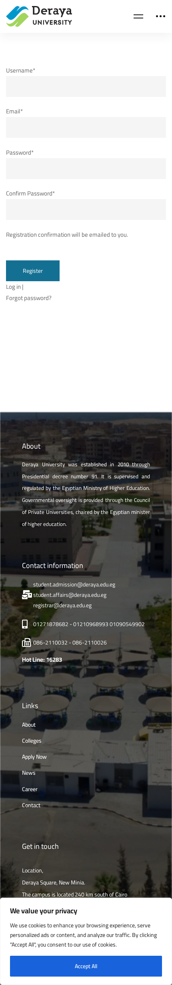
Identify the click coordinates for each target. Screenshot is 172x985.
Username (20, 70)
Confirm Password (30, 193)
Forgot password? (29, 298)
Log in (13, 286)
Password (20, 152)
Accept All (86, 966)
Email (14, 111)
